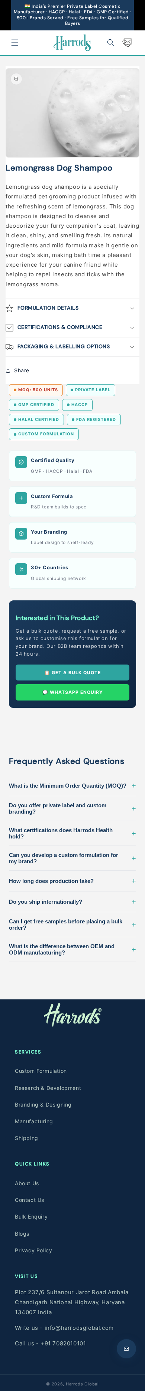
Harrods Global (82, 1384)
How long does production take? (72, 881)
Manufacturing (34, 1121)
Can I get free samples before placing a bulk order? (72, 924)
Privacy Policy (33, 1250)
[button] (15, 42)
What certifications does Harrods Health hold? (72, 833)
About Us (27, 1183)
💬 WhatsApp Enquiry (72, 692)
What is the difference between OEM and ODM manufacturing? (72, 949)
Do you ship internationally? (72, 901)
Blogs (22, 1233)
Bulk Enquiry (31, 1216)
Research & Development (48, 1088)
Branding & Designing (43, 1104)
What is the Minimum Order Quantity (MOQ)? (72, 785)
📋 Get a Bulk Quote (72, 672)
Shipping (26, 1138)
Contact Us (29, 1200)
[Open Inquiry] (126, 1348)
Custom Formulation (41, 1071)
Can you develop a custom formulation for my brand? (72, 858)
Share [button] (21, 370)
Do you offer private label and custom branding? (72, 808)
